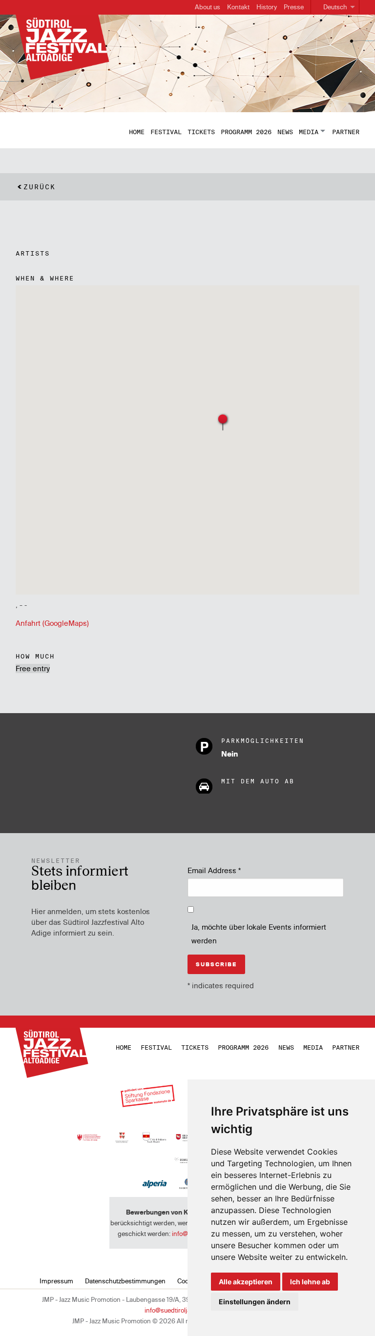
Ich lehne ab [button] (310, 1281)
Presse (294, 7)
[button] (223, 422)
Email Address (214, 870)
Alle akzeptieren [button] (245, 1281)
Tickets (201, 131)
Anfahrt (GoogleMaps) (52, 623)
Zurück (39, 187)
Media (308, 131)
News (285, 131)
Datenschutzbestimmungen (125, 1281)
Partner (345, 131)
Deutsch (335, 7)
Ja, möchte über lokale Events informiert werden (258, 934)
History (266, 7)
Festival (166, 131)
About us (207, 7)
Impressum (56, 1281)
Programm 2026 (246, 131)
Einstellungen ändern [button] (255, 1301)
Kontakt (238, 7)
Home (137, 131)
